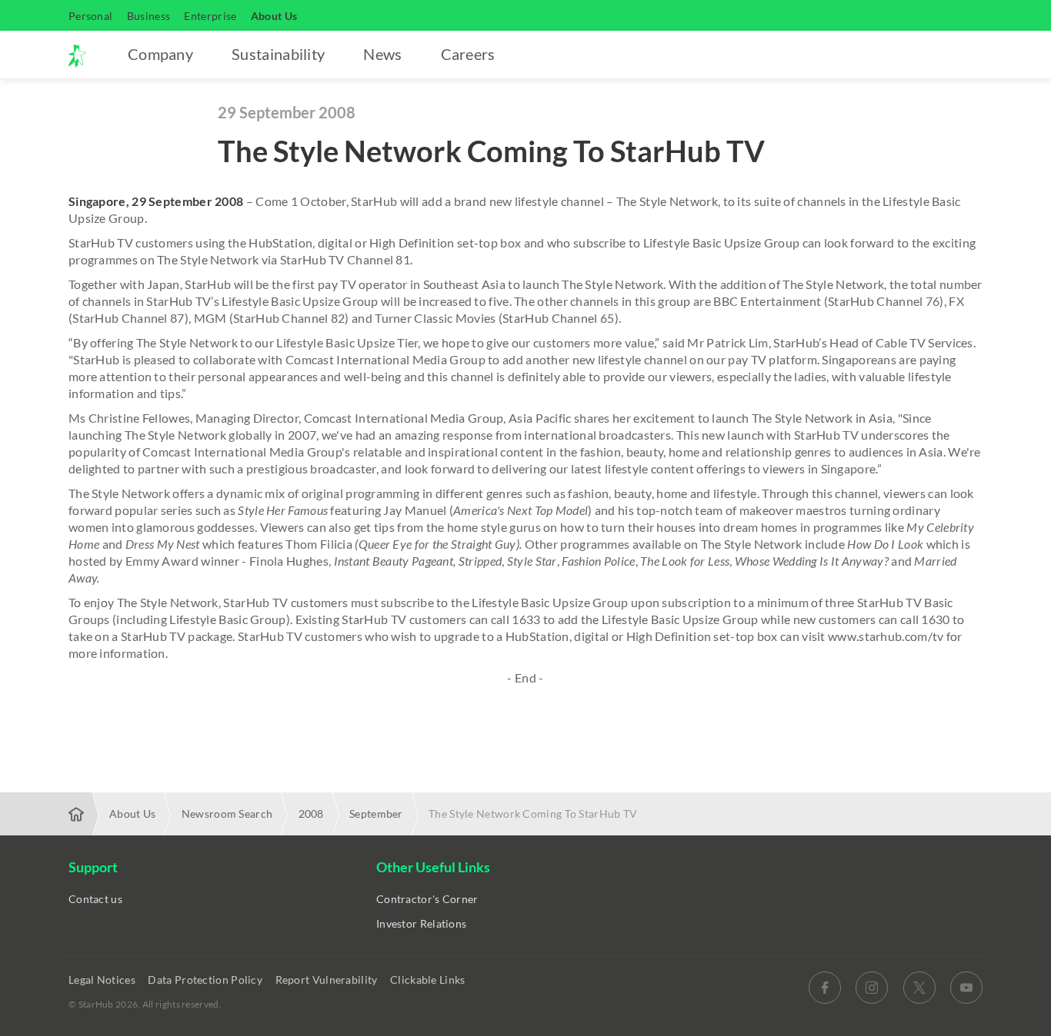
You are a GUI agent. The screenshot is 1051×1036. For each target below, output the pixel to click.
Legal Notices (103, 979)
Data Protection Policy (206, 979)
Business (148, 15)
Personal (90, 15)
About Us (274, 15)
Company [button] (160, 54)
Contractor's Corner (427, 898)
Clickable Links (429, 979)
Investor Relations (421, 923)
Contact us (95, 898)
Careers (468, 54)
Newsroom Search (227, 813)
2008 (311, 813)
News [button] (382, 54)
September (376, 813)
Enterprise (210, 15)
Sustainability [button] (278, 54)
